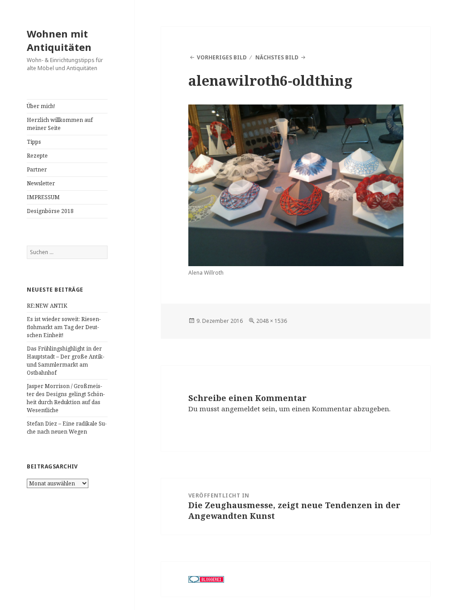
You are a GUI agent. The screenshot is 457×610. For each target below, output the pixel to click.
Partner (37, 169)
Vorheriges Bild (222, 57)
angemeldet (240, 408)
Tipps (34, 142)
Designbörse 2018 (50, 211)
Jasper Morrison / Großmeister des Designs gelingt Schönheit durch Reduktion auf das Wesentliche (66, 398)
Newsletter (41, 183)
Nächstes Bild (277, 57)
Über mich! (41, 106)
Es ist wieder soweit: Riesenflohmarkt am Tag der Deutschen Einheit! (64, 327)
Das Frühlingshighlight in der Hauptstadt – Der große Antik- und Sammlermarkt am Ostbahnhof (65, 360)
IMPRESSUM (43, 197)
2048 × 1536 (271, 321)
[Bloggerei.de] (206, 579)
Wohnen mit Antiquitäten (59, 40)
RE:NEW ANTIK (47, 305)
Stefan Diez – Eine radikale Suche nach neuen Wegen (67, 427)
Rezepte (37, 155)
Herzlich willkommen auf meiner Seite (60, 124)
